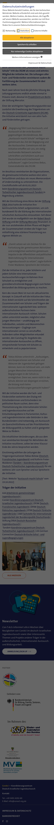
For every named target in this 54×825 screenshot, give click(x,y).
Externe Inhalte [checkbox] (40, 30)
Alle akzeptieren (27, 37)
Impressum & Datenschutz (39, 63)
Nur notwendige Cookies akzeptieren (27, 51)
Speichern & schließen (27, 44)
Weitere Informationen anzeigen (26, 57)
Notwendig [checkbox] (10, 30)
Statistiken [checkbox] (25, 30)
